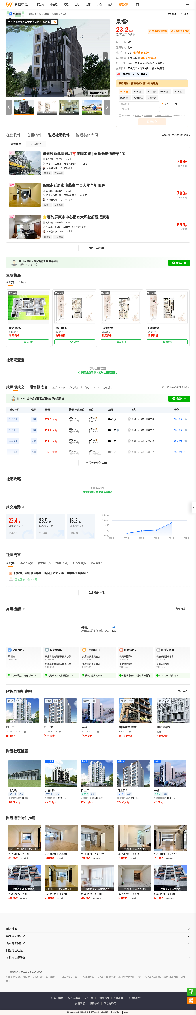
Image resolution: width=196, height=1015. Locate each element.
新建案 (40, 4)
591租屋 (118, 998)
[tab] (16, 144)
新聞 (136, 4)
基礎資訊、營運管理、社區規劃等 (145, 68)
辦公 (99, 4)
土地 (77, 4)
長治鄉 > (56, 14)
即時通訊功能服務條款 (163, 116)
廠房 (110, 4)
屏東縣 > (47, 14)
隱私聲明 (116, 1012)
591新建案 (74, 998)
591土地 (88, 998)
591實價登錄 (57, 998)
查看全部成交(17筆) (96, 462)
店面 (88, 4)
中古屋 (54, 4)
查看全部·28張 (97, 92)
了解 (54, 22)
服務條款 (138, 116)
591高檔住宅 (135, 998)
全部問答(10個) (97, 592)
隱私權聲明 (148, 116)
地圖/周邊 (180, 608)
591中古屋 (103, 998)
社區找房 (124, 4)
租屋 (66, 4)
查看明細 (178, 419)
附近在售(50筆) (97, 248)
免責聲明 (80, 1003)
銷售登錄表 (174, 387)
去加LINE (181, 262)
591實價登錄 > (35, 14)
